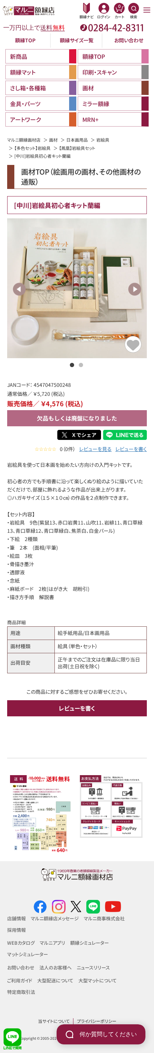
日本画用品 (77, 140)
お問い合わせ (128, 40)
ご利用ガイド (19, 980)
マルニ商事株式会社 (104, 918)
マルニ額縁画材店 (23, 140)
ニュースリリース (93, 967)
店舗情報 (16, 918)
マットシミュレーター (27, 954)
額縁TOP (25, 40)
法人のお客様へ (55, 967)
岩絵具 (102, 140)
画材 (53, 140)
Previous (19, 289)
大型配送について (55, 980)
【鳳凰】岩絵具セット (77, 148)
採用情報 (16, 929)
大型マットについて (97, 980)
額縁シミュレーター (89, 942)
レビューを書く (131, 449)
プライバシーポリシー (96, 1021)
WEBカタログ (21, 942)
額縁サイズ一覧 (76, 40)
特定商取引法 (21, 991)
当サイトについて (53, 1021)
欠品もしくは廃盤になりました (77, 418)
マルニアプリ (52, 942)
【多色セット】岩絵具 (32, 148)
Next (134, 289)
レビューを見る (95, 449)
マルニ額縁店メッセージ (55, 918)
